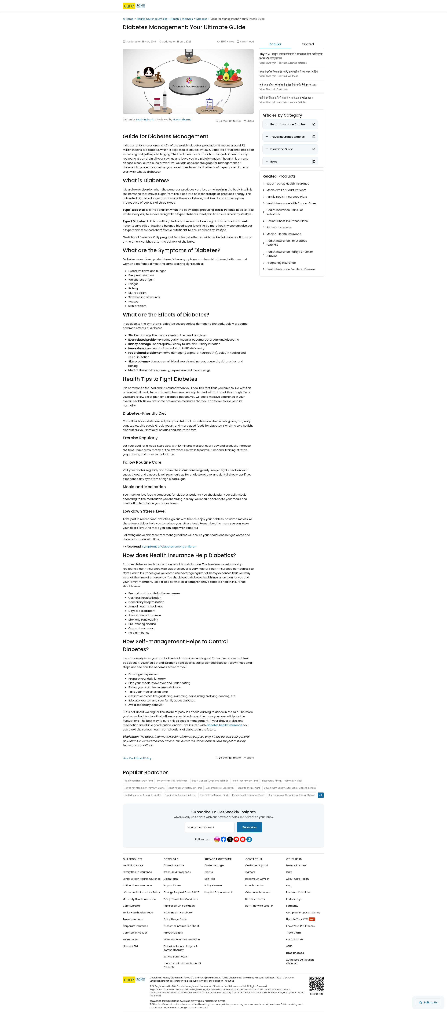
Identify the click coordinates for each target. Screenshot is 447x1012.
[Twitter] (230, 839)
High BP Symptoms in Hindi (214, 795)
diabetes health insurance (224, 725)
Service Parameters (176, 956)
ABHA (289, 946)
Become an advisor (257, 879)
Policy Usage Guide (175, 919)
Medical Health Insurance (283, 234)
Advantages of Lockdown (220, 787)
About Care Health (297, 879)
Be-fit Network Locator (259, 905)
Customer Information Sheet (181, 926)
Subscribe (249, 827)
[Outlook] (243, 839)
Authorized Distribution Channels (300, 961)
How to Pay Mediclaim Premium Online (144, 787)
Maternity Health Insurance (139, 899)
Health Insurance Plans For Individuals (284, 212)
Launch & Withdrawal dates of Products (182, 965)
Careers (250, 872)
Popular (275, 44)
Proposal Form (172, 885)
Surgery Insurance (278, 227)
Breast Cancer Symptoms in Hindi (210, 780)
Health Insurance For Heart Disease (290, 269)
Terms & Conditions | (195, 977)
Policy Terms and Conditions (181, 899)
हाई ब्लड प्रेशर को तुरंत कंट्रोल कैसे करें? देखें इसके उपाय (288, 85)
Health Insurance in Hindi (245, 780)
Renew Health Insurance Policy (248, 795)
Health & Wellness (182, 19)
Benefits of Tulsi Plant (249, 787)
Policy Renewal (213, 885)
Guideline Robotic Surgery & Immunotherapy (180, 948)
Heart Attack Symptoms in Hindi (185, 787)
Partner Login (294, 899)
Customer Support (256, 865)
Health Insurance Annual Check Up (142, 795)
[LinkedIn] (249, 839)
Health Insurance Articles (152, 19)
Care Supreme (132, 905)
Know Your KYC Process (300, 926)
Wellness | (270, 977)
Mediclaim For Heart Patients (286, 190)
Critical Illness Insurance (137, 885)
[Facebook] (223, 839)
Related (308, 44)
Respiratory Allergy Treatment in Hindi (282, 780)
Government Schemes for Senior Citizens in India (290, 787)
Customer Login (214, 865)
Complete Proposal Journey (303, 912)
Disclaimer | (156, 977)
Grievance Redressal (257, 892)
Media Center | (213, 977)
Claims (208, 872)
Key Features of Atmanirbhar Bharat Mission (292, 795)
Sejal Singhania (145, 119)
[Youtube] (236, 839)
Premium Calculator (298, 892)
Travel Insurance (133, 919)
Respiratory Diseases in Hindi (180, 795)
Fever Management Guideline (182, 939)
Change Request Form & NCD (182, 892)
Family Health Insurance (137, 872)
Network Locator (255, 899)
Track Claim (293, 933)
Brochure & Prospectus (178, 872)
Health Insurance (133, 865)
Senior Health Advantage (138, 912)
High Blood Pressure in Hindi (138, 780)
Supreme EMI (130, 939)
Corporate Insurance (135, 926)
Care (289, 872)
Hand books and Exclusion (179, 905)
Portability (292, 905)
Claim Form (171, 879)
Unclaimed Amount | (254, 977)
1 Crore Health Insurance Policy (141, 892)
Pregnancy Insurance (281, 263)
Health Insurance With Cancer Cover (291, 203)
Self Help (209, 879)
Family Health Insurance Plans (286, 197)
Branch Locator (254, 885)
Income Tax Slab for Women (172, 780)
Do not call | (168, 980)
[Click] (313, 124)
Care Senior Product (135, 933)
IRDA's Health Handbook (178, 912)
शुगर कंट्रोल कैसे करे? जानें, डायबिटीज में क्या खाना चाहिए (288, 72)
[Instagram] (217, 839)
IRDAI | (279, 977)
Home (129, 19)
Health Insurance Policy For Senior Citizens (289, 254)
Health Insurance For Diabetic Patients (286, 243)
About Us (229, 980)
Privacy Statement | (173, 977)
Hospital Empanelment (218, 892)
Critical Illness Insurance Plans (287, 221)
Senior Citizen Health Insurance (142, 879)
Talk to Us (431, 1002)
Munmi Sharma (182, 119)
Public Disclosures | (232, 977)
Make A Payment (296, 865)
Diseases (201, 19)
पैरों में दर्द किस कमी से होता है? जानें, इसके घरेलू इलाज (286, 98)
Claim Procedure (174, 865)
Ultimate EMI (130, 946)
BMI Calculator (295, 939)
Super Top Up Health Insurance (287, 184)
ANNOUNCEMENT (173, 933)
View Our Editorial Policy (137, 758)
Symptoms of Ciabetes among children (169, 547)
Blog (288, 885)
